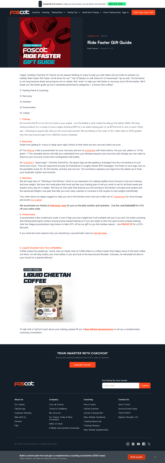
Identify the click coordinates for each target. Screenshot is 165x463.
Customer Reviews (23, 413)
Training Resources (92, 421)
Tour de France (56, 404)
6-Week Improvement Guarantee (64, 428)
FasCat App (19, 408)
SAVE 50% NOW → (117, 4)
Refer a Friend (55, 424)
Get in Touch (124, 404)
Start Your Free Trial (143, 12)
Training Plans (56, 12)
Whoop (30, 150)
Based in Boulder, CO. (128, 417)
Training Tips (72, 12)
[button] (58, 12)
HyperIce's (28, 162)
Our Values (19, 404)
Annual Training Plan (93, 413)
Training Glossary (92, 425)
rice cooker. (36, 200)
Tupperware (119, 196)
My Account (55, 413)
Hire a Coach (90, 404)
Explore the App (82, 365)
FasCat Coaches (91, 408)
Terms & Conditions (58, 408)
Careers (18, 421)
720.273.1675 (124, 413)
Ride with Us (20, 417)
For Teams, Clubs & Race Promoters (60, 418)
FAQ (16, 425)
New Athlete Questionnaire (96, 430)
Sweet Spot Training (90, 12)
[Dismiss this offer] (155, 457)
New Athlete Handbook (94, 417)
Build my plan (136, 457)
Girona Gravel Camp (127, 408)
